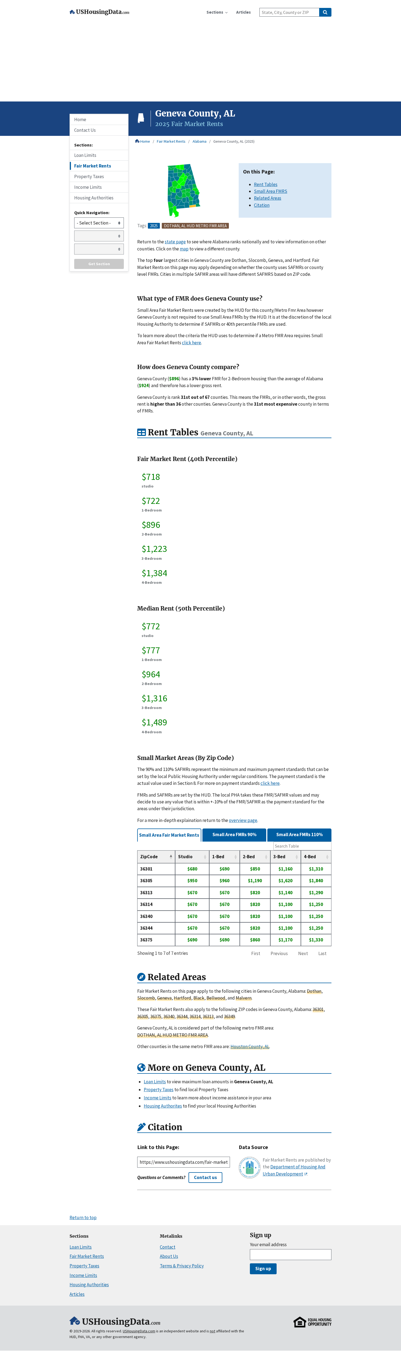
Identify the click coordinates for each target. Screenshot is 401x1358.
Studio (185, 857)
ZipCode (149, 857)
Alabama (200, 141)
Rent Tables (265, 184)
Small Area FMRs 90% (234, 834)
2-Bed (249, 857)
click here (191, 343)
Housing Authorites (163, 1106)
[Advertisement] (200, 60)
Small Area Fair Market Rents (169, 835)
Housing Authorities (93, 198)
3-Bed (279, 857)
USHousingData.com (139, 1331)
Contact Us (85, 130)
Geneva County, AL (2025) (234, 141)
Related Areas (267, 198)
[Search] (325, 12)
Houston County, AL (250, 1046)
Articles (77, 1294)
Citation (262, 205)
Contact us (205, 1177)
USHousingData (102, 12)
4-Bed (310, 857)
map (184, 249)
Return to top (83, 1218)
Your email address (268, 1244)
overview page (243, 820)
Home (145, 141)
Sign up (263, 1269)
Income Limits (88, 187)
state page (175, 242)
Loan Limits (85, 155)
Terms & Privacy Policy (182, 1266)
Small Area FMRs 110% (299, 834)
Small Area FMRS (270, 191)
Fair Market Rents (171, 141)
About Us (169, 1256)
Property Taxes (89, 177)
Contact (167, 1247)
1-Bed (218, 857)
